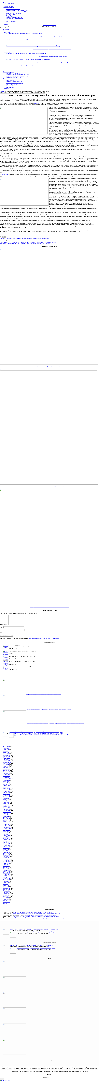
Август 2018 (6, 879)
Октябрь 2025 (6, 760)
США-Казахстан (17, 238)
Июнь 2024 (6, 783)
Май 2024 (5, 784)
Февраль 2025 (6, 771)
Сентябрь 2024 (7, 778)
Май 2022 (5, 817)
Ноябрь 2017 (6, 892)
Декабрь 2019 (6, 857)
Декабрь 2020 (6, 841)
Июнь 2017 (6, 899)
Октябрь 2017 (6, 893)
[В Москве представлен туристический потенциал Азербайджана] (14, 991)
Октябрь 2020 (6, 843)
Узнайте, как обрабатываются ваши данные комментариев (43, 638)
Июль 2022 (6, 814)
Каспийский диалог (11, 21)
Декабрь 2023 (6, 791)
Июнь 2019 (6, 866)
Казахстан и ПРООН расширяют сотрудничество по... (23, 645)
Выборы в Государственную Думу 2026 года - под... (22, 661)
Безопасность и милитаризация (14, 18)
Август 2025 (6, 763)
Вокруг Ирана (10, 16)
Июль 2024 (6, 781)
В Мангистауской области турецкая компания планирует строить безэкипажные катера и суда (36, 916)
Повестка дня (6, 4)
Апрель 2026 (6, 752)
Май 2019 (5, 867)
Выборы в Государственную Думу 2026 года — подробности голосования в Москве (52, 42)
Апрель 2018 (6, 885)
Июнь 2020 (6, 849)
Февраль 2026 (6, 755)
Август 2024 (6, 780)
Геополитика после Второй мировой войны (17, 10)
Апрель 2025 (6, 769)
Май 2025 (5, 767)
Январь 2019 (6, 873)
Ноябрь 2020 (6, 842)
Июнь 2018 (6, 882)
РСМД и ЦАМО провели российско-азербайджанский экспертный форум (33, 912)
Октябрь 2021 (6, 827)
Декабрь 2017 (6, 891)
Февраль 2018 (6, 888)
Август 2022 (6, 813)
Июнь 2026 (6, 749)
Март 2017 (6, 903)
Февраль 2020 (6, 855)
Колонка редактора (8, 6)
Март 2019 (6, 870)
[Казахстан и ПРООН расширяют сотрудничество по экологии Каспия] (14, 975)
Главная (2, 91)
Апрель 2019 (6, 868)
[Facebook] (1, 27)
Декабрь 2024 (6, 774)
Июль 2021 (6, 831)
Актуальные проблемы (9, 14)
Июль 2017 (6, 897)
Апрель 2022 (6, 819)
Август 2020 (6, 846)
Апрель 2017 (6, 902)
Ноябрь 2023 (6, 792)
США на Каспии (7, 238)
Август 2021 (6, 830)
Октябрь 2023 (6, 794)
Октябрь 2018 (6, 877)
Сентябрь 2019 (7, 861)
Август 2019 (6, 863)
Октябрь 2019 (6, 860)
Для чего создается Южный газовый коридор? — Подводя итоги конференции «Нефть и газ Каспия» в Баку (55, 723)
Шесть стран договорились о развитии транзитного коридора (41, 915)
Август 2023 (6, 796)
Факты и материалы (8, 7)
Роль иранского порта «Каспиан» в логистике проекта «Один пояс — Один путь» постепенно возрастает (28, 242)
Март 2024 (6, 787)
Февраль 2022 (6, 821)
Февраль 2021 (6, 838)
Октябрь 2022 (6, 810)
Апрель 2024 (6, 785)
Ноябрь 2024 (6, 776)
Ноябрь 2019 (6, 859)
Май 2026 (5, 751)
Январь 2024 (6, 789)
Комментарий (4, 624)
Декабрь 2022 (6, 807)
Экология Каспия (10, 22)
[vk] (8, 27)
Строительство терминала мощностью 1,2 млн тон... (22, 666)
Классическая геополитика (13, 9)
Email (2, 630)
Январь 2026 (6, 756)
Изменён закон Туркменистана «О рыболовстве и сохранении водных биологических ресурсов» (25, 243)
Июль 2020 (6, 848)
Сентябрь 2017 (7, 895)
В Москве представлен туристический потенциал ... (22, 651)
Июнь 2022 (6, 816)
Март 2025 (6, 770)
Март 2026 (6, 753)
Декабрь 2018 (6, 874)
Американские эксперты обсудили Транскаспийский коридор (53, 68)
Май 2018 (5, 884)
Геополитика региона (8, 3)
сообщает (36, 103)
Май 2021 (5, 834)
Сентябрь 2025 (7, 762)
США (1, 238)
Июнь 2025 (6, 766)
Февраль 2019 (6, 871)
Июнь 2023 (6, 799)
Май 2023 (5, 801)
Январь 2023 (6, 806)
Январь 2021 (6, 839)
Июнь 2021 (6, 832)
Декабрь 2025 (6, 758)
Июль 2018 (6, 881)
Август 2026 (6, 747)
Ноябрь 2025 (6, 759)
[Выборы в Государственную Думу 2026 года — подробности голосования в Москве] (14, 1022)
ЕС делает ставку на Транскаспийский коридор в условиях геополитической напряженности (35, 913)
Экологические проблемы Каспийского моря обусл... (22, 656)
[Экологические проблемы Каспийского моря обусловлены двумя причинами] (14, 1007)
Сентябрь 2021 (7, 828)
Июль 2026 (6, 748)
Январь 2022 (6, 823)
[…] (41, 930)
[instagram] (5, 27)
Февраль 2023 (6, 805)
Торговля (24, 238)
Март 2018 (6, 886)
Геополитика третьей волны (13, 13)
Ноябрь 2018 (6, 875)
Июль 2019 (6, 864)
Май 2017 (5, 900)
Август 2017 (6, 896)
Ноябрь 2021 (6, 825)
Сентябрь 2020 (7, 845)
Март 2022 (6, 820)
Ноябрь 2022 (6, 809)
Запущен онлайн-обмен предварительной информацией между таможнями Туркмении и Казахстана (49, 366)
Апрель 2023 (6, 802)
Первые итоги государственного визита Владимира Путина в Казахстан (53, 56)
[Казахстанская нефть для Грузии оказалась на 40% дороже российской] (49, 370)
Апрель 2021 (6, 835)
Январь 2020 (6, 856)
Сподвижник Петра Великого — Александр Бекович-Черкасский (43, 694)
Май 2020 (5, 850)
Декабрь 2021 (6, 824)
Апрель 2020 (6, 852)
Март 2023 (6, 803)
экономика (29, 238)
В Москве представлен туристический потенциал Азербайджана (52, 36)
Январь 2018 (6, 889)
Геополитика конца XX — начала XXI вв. (17, 11)
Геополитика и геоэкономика (14, 17)
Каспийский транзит (11, 20)
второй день (5, 174)
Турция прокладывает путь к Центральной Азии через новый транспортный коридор (48, 709)
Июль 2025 (6, 765)
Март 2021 (6, 837)
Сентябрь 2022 (7, 812)
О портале (6, 24)
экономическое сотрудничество (41, 238)
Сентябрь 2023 (7, 795)
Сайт (1, 632)
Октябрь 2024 (6, 777)
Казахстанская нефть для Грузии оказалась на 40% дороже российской (49, 486)
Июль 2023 (6, 798)
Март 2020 (6, 853)
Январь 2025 (6, 773)
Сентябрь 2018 (7, 878)
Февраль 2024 (6, 788)
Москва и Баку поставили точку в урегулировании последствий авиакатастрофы (53, 62)
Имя (1, 627)
